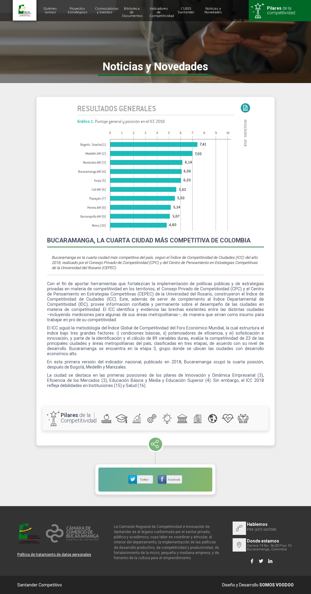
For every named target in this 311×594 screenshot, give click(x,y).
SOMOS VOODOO (276, 584)
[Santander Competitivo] (24, 10)
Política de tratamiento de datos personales (54, 554)
